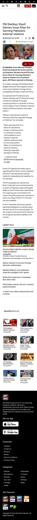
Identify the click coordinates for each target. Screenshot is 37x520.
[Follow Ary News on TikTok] (29, 1)
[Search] (7, 6)
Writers (6, 454)
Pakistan (7, 471)
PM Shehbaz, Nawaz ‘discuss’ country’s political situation (9, 331)
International (8, 474)
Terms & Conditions (10, 457)
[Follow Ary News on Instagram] (16, 1)
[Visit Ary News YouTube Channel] (21, 1)
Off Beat (23, 480)
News (8, 225)
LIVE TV (28, 6)
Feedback (7, 446)
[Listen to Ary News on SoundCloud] (34, 1)
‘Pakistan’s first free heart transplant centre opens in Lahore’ (26, 381)
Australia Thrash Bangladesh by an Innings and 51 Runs (9, 347)
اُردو (34, 6)
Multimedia (25, 471)
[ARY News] (18, 5)
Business (7, 477)
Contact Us (7, 449)
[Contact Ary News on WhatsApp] (7, 1)
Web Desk (8, 38)
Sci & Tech (7, 480)
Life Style (7, 482)
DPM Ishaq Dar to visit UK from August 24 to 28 (26, 330)
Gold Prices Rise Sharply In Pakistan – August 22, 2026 (26, 364)
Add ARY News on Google (25, 41)
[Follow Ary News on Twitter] (12, 1)
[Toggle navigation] (3, 6)
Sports (23, 477)
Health (6, 485)
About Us (7, 452)
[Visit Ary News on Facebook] (3, 1)
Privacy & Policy (9, 460)
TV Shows (24, 474)
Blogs (23, 482)
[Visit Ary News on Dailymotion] (25, 1)
